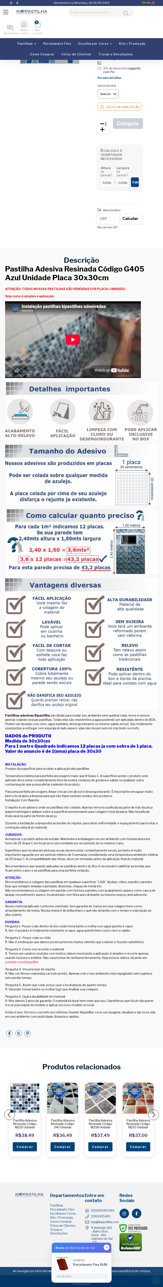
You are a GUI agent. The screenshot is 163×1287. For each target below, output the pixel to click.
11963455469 (101, 1216)
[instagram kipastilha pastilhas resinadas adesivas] (11, 3)
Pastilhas (25, 43)
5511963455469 (102, 1210)
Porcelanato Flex (57, 43)
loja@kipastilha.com (105, 1222)
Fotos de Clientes (76, 54)
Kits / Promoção (132, 43)
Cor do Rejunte (106, 86)
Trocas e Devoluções (115, 54)
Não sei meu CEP (107, 227)
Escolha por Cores (94, 43)
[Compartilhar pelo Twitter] (18, 1035)
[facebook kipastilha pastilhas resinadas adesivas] (17, 3)
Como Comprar (42, 54)
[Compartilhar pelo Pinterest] (27, 1035)
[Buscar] (126, 13)
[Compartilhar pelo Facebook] (9, 1035)
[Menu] (5, 12)
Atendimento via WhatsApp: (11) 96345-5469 (82, 2)
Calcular (135, 182)
